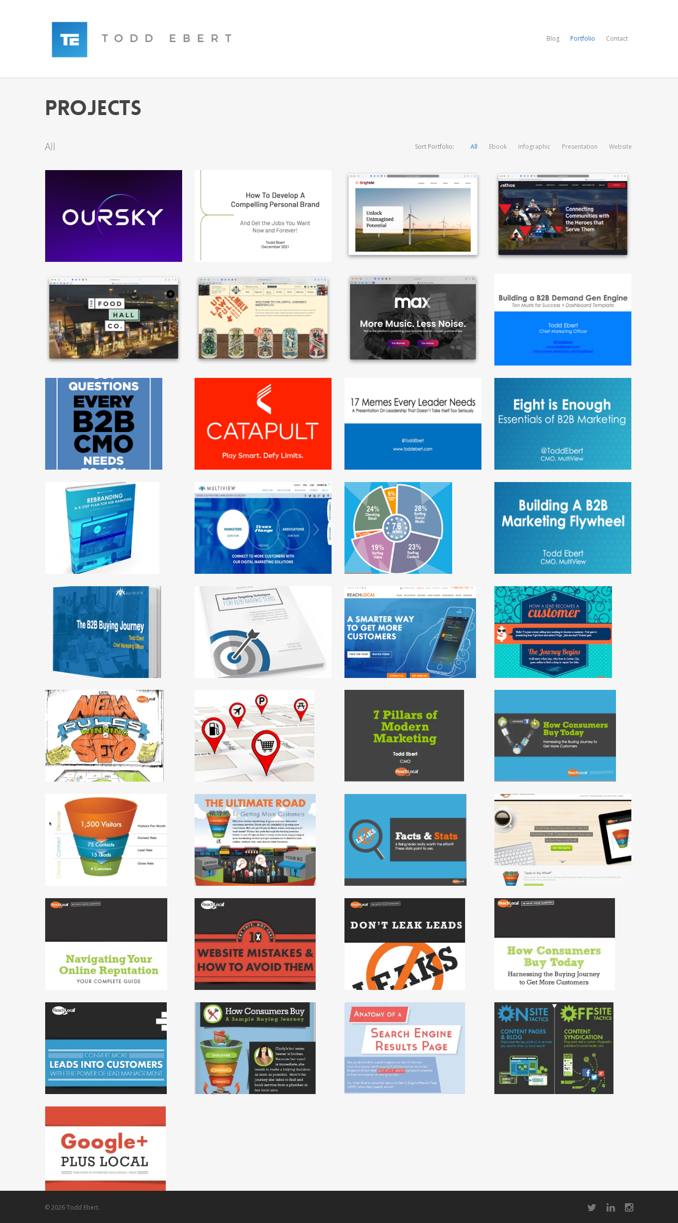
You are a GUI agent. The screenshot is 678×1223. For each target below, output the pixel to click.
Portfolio (582, 38)
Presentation (580, 146)
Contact (617, 38)
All (474, 146)
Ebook (498, 146)
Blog (552, 38)
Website (620, 146)
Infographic (534, 146)
